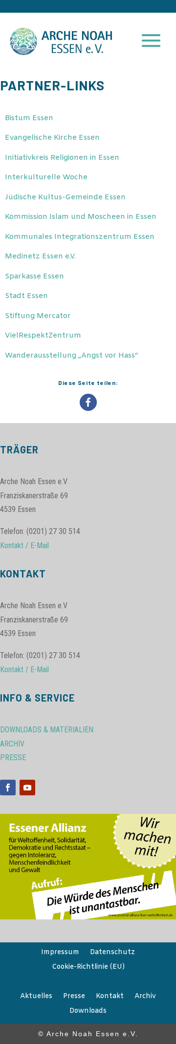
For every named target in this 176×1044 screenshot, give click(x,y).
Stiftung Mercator (38, 316)
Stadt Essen (26, 296)
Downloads (88, 1012)
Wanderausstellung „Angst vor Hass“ (71, 356)
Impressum (60, 953)
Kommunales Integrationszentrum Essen (79, 237)
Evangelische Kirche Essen (52, 138)
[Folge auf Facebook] (8, 787)
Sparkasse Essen (34, 276)
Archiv (145, 997)
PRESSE (13, 757)
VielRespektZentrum (43, 336)
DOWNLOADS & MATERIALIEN (46, 729)
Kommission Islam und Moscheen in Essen (80, 217)
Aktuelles (36, 997)
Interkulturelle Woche (46, 177)
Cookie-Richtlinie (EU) (88, 968)
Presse (74, 997)
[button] (88, 402)
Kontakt (110, 997)
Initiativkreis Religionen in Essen (62, 158)
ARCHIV (12, 743)
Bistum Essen (29, 118)
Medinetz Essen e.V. (40, 256)
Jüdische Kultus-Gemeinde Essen (65, 197)
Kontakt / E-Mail (24, 545)
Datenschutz (112, 953)
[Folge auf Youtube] (27, 787)
